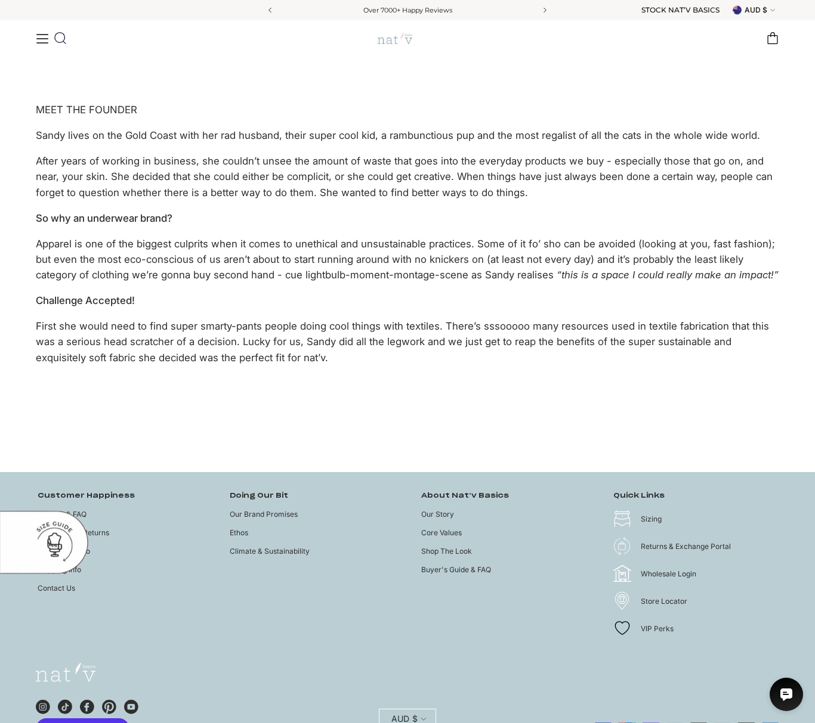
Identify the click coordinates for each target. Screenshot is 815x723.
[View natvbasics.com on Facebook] (87, 705)
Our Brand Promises (264, 514)
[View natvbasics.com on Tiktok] (65, 705)
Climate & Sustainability (270, 551)
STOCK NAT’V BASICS (680, 10)
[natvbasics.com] (407, 38)
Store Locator (664, 601)
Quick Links (639, 495)
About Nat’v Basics (465, 495)
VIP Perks (657, 628)
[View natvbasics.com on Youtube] (131, 705)
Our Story (437, 514)
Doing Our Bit (259, 495)
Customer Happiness (86, 495)
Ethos (239, 532)
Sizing (651, 518)
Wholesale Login (668, 573)
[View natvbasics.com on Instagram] (43, 705)
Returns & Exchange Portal (686, 546)
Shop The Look (446, 551)
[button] (60, 38)
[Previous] (271, 10)
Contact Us (56, 588)
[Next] (544, 10)
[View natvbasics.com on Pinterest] (109, 705)
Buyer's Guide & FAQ (456, 569)
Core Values (441, 532)
